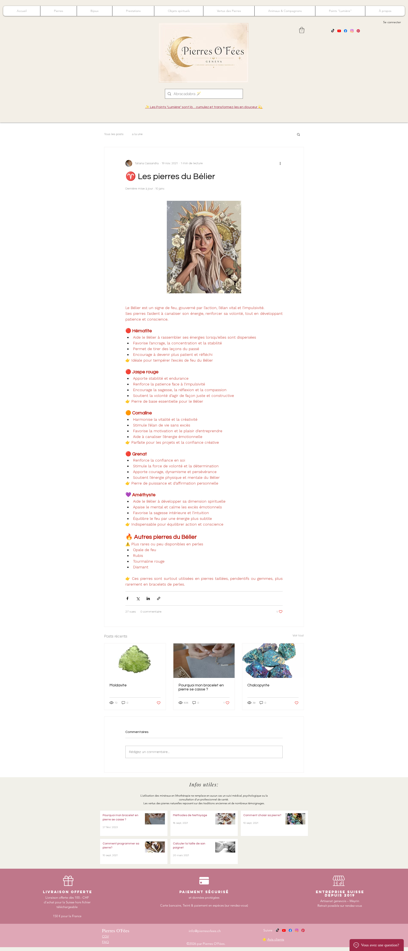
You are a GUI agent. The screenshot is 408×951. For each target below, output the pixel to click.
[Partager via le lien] (159, 598)
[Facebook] (345, 31)
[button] (301, 30)
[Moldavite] (135, 660)
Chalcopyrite (258, 685)
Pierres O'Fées (115, 930)
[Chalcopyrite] (273, 660)
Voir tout (298, 635)
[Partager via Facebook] (127, 598)
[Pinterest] (358, 31)
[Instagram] (352, 31)
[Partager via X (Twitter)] (138, 598)
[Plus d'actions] (280, 163)
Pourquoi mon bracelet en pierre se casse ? (201, 687)
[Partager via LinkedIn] (148, 598)
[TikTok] (333, 31)
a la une (137, 134)
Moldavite (118, 685)
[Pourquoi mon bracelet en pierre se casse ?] (204, 660)
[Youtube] (339, 31)
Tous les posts (113, 134)
